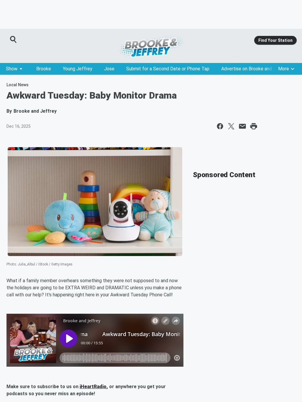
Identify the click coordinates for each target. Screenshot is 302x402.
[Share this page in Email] (242, 126)
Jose (109, 69)
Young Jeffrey (77, 69)
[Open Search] (13, 39)
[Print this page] (254, 126)
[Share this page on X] (231, 126)
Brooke (43, 69)
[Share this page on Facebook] (220, 126)
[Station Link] (151, 46)
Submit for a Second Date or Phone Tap (167, 69)
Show (11, 69)
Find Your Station (275, 40)
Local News (17, 84)
